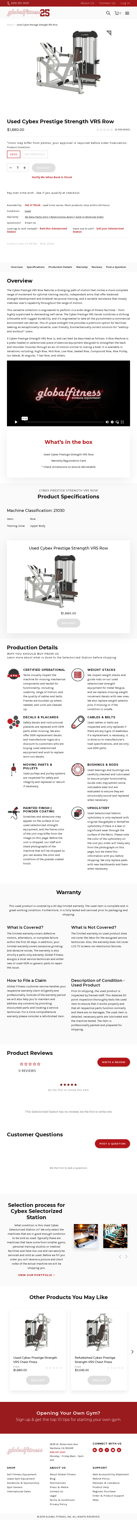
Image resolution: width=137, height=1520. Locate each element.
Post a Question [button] (112, 1143)
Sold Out (38, 1380)
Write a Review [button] (113, 1062)
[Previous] (119, 1257)
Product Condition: (18, 147)
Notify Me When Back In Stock (52, 177)
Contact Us (107, 3)
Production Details (60, 267)
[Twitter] (101, 1450)
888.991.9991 (19, 3)
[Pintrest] (119, 1450)
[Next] (125, 1257)
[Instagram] (107, 1450)
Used (13, 154)
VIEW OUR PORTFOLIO (35, 1275)
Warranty (82, 267)
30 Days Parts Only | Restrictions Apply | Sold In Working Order (64, 216)
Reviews (97, 267)
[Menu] (127, 12)
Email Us (30, 222)
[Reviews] (113, 129)
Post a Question (116, 267)
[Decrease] (10, 168)
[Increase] (24, 168)
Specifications (36, 267)
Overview (17, 267)
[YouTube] (113, 1450)
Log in (125, 3)
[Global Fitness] (28, 13)
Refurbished (35, 154)
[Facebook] (95, 1450)
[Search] (108, 12)
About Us (87, 3)
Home (10, 24)
